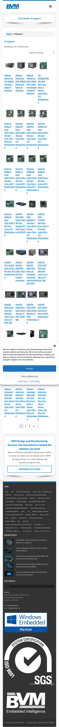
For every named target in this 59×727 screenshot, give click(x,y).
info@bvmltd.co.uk (14, 608)
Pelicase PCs (22, 518)
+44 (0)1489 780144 (12, 605)
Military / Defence (31, 515)
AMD (7, 492)
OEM (7, 518)
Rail (19, 521)
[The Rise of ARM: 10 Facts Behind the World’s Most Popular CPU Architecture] (9, 574)
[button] (54, 345)
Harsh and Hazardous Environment (17, 508)
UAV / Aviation (27, 531)
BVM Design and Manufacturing (36, 495)
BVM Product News (44, 498)
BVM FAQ (32, 498)
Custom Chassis (21, 501)
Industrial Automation (38, 508)
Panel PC (13, 518)
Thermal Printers (25, 528)
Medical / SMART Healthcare (14, 515)
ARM (12, 492)
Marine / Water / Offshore (40, 511)
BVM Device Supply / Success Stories (16, 498)
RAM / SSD (25, 521)
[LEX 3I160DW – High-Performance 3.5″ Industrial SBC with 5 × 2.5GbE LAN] (9, 542)
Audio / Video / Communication (42, 492)
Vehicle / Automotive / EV (42, 531)
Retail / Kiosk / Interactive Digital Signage (19, 524)
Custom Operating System (37, 501)
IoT (28, 511)
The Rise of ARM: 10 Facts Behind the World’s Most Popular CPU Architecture (31, 573)
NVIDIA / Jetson (44, 515)
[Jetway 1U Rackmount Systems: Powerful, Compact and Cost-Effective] (9, 550)
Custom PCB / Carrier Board (14, 505)
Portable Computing (35, 518)
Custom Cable (10, 501)
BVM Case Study (19, 495)
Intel (23, 511)
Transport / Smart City (13, 531)
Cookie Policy (22, 381)
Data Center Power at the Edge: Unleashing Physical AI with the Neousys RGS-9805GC (32, 565)
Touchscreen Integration (42, 528)
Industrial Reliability (12, 511)
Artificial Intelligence (23, 492)
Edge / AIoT (28, 505)
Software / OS (39, 524)
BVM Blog (8, 495)
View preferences (29, 376)
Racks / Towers (10, 521)
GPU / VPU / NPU (40, 505)
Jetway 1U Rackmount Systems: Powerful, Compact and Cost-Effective (31, 549)
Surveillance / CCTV (12, 528)
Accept (29, 368)
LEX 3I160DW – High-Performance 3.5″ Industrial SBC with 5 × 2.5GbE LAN (31, 541)
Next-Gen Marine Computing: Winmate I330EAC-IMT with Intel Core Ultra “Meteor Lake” (32, 557)
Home (9, 34)
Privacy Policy (34, 381)
